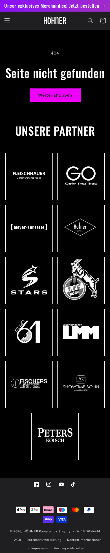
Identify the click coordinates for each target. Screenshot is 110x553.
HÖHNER (30, 531)
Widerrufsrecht (88, 531)
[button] (7, 20)
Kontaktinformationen (84, 540)
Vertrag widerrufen (69, 548)
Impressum (39, 548)
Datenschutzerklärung (44, 540)
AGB (17, 540)
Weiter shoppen (55, 95)
